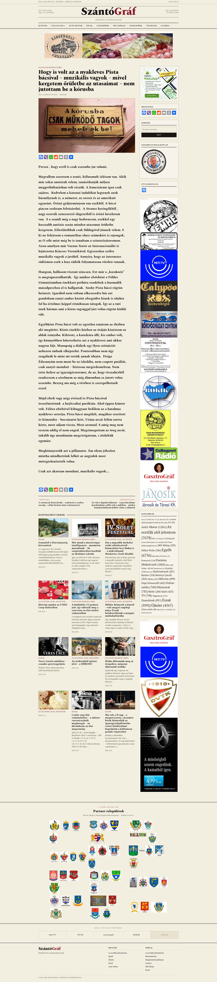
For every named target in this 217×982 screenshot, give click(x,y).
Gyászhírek (102, 25)
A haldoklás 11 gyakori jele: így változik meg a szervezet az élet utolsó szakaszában (85, 609)
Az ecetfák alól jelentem (118, 539)
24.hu (150, 519)
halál (149, 572)
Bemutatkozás (150, 956)
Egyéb (108, 712)
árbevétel (161, 609)
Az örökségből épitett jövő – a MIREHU (84, 662)
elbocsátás (157, 556)
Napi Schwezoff (153, 583)
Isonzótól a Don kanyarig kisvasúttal (53, 544)
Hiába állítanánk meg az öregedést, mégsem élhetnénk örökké (119, 664)
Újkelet (162, 605)
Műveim (167, 579)
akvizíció (164, 519)
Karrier (148, 575)
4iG (143, 519)
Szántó (108, 12)
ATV (171, 522)
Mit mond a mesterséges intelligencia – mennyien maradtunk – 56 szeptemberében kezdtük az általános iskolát (86, 548)
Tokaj (141, 850)
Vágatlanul (58, 25)
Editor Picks (151, 550)
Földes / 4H (147, 568)
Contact (148, 963)
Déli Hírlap (119, 25)
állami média (148, 609)
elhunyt (166, 556)
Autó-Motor (75, 25)
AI (157, 519)
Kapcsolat (174, 2)
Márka (153, 579)
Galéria (165, 25)
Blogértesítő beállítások (154, 960)
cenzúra (163, 542)
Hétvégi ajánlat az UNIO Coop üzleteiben (52, 606)
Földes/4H (151, 25)
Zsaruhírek (135, 25)
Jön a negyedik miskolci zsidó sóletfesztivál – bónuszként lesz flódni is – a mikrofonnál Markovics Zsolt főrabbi (119, 548)
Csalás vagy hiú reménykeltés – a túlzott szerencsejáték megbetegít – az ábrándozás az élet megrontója (86, 722)
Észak (89, 25)
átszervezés (146, 613)
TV (146, 595)
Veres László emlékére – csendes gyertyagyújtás (52, 662)
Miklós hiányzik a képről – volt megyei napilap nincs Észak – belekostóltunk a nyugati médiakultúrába (119, 610)
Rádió (154, 591)
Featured (148, 560)
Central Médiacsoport (149, 542)
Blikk (155, 538)
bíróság (170, 538)
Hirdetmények (163, 571)
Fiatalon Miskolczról (50, 68)
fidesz (169, 565)
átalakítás (170, 609)
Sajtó (167, 591)
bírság (161, 538)
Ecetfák (42, 25)
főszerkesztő (159, 568)
